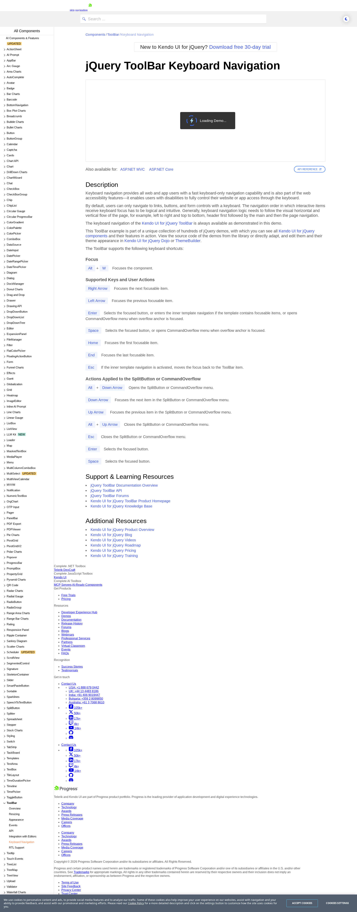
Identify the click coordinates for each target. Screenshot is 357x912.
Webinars (67, 634)
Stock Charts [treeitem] (15, 730)
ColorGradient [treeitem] (15, 222)
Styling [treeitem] (11, 735)
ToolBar (113, 34)
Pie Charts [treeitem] (13, 534)
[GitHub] (71, 733)
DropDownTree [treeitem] (16, 322)
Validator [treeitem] (12, 886)
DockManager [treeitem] (15, 283)
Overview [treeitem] (15, 808)
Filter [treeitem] (10, 345)
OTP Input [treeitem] (13, 507)
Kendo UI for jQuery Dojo (147, 240)
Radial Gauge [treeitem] (15, 596)
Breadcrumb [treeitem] (14, 116)
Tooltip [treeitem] (10, 853)
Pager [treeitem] (10, 512)
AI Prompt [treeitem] (13, 54)
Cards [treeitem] (10, 155)
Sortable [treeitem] (12, 691)
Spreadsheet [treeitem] (14, 719)
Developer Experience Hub (79, 612)
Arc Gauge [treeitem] (13, 66)
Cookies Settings (337, 903)
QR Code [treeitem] (12, 585)
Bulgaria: (86, 698)
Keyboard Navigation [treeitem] (21, 842)
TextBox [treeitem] (12, 769)
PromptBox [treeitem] (13, 568)
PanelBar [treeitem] (12, 518)
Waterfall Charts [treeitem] (16, 892)
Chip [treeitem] (9, 200)
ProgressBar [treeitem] (14, 562)
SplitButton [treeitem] (13, 708)
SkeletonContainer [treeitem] (18, 674)
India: (84, 695)
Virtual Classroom (73, 645)
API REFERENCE (308, 169)
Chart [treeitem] (10, 166)
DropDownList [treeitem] (15, 317)
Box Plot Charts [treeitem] (16, 110)
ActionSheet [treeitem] (14, 49)
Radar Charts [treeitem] (15, 590)
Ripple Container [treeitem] (17, 635)
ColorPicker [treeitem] (14, 233)
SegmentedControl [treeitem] (18, 663)
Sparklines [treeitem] (13, 696)
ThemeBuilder (187, 240)
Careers (66, 822)
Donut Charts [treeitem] (15, 289)
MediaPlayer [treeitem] (14, 456)
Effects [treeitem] (11, 373)
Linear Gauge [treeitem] (15, 417)
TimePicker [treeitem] (13, 791)
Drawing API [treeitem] (14, 306)
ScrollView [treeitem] (13, 657)
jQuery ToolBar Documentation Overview (124, 485)
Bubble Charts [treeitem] (15, 121)
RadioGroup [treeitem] (14, 607)
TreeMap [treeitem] (12, 869)
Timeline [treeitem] (12, 786)
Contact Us (68, 683)
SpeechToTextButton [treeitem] (19, 702)
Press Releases (71, 814)
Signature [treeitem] (12, 668)
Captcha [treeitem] (12, 149)
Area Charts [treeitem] (14, 71)
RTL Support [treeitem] (16, 847)
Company (67, 803)
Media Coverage (72, 818)
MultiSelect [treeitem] (21, 473)
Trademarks (81, 872)
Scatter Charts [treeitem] (15, 646)
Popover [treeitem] (12, 557)
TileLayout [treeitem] (13, 775)
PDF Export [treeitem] (14, 523)
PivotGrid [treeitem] (12, 540)
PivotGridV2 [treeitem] (14, 546)
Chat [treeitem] (9, 183)
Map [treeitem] (9, 445)
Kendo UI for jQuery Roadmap (116, 545)
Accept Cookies (302, 903)
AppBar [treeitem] (11, 60)
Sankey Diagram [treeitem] (17, 641)
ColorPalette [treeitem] (14, 227)
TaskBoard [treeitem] (13, 752)
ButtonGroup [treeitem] (14, 138)
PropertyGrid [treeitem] (14, 574)
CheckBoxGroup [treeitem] (17, 194)
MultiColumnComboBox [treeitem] (21, 467)
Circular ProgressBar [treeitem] (19, 216)
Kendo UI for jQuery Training (114, 556)
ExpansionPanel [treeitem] (16, 334)
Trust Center (69, 893)
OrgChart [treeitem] (12, 501)
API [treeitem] (11, 830)
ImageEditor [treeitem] (14, 401)
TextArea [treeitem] (12, 763)
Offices (65, 826)
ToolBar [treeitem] (12, 802)
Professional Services (75, 638)
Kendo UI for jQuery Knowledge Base (121, 506)
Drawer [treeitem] (11, 300)
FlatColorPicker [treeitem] (16, 350)
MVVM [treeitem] (11, 484)
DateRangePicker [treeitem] (17, 261)
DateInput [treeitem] (12, 250)
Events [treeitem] (13, 825)
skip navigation (79, 10)
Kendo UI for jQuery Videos (113, 540)
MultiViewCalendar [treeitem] (18, 479)
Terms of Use (70, 882)
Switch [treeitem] (11, 741)
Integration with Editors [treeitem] (22, 836)
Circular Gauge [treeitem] (16, 211)
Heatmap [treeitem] (12, 395)
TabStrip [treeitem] (12, 747)
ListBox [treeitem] (11, 423)
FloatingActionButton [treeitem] (19, 356)
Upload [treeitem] (11, 881)
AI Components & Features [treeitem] (22, 40)
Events (65, 649)
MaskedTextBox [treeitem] (16, 451)
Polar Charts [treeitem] (14, 551)
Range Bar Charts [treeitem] (18, 618)
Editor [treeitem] (10, 328)
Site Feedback (71, 886)
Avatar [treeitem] (11, 82)
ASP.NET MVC (132, 169)
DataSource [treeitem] (14, 244)
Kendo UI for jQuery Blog (111, 535)
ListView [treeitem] (12, 428)
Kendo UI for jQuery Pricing (113, 550)
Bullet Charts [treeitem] (14, 127)
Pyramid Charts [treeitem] (16, 579)
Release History (72, 623)
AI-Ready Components (87, 584)
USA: (84, 687)
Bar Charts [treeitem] (13, 93)
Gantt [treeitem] (10, 378)
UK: (84, 691)
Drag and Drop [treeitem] (16, 294)
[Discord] (71, 738)
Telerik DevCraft (64, 569)
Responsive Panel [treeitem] (18, 629)
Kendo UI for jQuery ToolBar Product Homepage (130, 501)
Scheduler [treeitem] (21, 652)
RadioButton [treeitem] (14, 601)
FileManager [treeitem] (14, 339)
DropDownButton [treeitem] (17, 311)
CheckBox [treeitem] (13, 188)
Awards (66, 811)
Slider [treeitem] (10, 680)
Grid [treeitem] (9, 389)
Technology (69, 807)
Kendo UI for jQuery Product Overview (122, 530)
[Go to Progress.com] (66, 790)
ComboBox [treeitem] (13, 239)
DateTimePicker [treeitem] (16, 267)
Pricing (66, 598)
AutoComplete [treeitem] (15, 77)
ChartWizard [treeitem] (14, 177)
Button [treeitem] (11, 133)
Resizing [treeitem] (14, 814)
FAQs (65, 653)
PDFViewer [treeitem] (14, 529)
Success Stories (72, 666)
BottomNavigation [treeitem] (17, 105)
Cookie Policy (136, 903)
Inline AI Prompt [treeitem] (16, 406)
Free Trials (68, 595)
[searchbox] (173, 19)
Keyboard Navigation (137, 34)
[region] (178, 903)
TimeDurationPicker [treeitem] (19, 780)
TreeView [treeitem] (12, 875)
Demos (66, 616)
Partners (67, 642)
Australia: (86, 702)
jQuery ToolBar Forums (110, 496)
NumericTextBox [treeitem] (17, 495)
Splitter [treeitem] (11, 713)
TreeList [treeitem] (11, 864)
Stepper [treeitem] (11, 724)
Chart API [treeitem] (12, 160)
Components (95, 34)
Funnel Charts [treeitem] (15, 367)
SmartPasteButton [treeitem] (18, 685)
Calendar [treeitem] (12, 144)
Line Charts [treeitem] (14, 412)
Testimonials (69, 670)
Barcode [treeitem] (12, 99)
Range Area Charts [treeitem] (18, 613)
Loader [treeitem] (11, 440)
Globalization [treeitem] (14, 384)
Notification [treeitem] (13, 490)
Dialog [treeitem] (10, 278)
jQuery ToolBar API (106, 490)
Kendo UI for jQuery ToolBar (167, 223)
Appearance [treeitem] (16, 819)
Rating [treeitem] (11, 624)
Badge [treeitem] (11, 88)
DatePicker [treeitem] (13, 255)
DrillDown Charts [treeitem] (17, 172)
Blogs (65, 631)
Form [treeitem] (10, 361)
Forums (66, 627)
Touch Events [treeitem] (15, 858)
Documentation (71, 619)
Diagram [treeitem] (12, 272)
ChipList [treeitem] (12, 205)
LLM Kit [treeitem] (16, 434)
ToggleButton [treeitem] (14, 797)
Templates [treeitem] (13, 758)
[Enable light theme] (346, 19)
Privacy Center (71, 890)
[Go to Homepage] (90, 10)
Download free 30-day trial (240, 47)
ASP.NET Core (161, 169)
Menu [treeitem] (10, 462)
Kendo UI (60, 577)
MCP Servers (63, 584)
